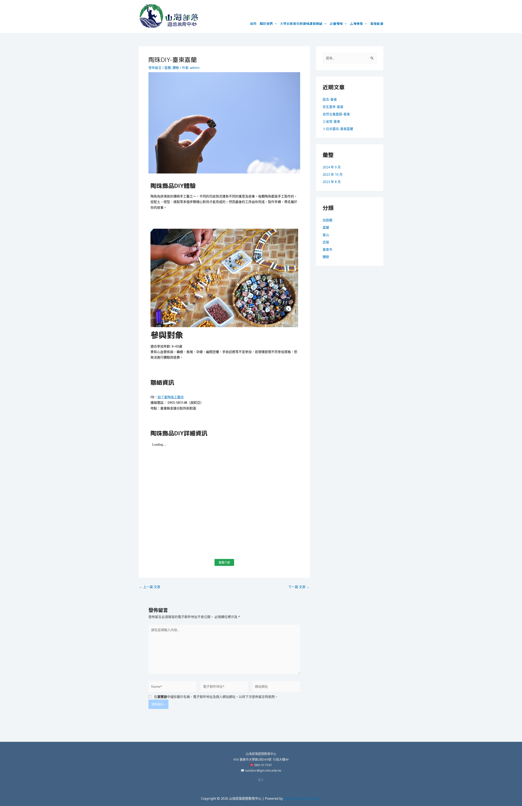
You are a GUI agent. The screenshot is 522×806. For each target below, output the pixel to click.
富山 (326, 235)
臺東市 (327, 249)
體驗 (176, 67)
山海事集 (356, 23)
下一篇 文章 (299, 586)
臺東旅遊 (376, 23)
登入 (261, 780)
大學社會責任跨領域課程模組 (301, 23)
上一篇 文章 (149, 586)
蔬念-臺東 (330, 99)
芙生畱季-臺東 (333, 107)
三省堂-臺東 (331, 121)
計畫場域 (336, 23)
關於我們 (266, 23)
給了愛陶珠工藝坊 (171, 397)
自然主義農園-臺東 (336, 114)
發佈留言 (154, 67)
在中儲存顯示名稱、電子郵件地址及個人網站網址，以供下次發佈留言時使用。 (216, 696)
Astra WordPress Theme (302, 798)
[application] (275, 23)
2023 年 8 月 (332, 182)
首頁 (253, 23)
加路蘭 (327, 220)
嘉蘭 (167, 67)
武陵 (326, 242)
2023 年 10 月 (333, 174)
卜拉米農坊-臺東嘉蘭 (338, 129)
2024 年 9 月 (332, 167)
